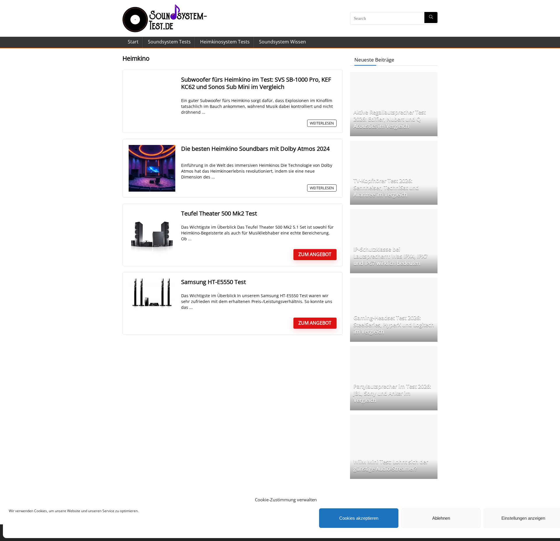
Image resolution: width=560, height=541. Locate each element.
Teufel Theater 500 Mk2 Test (219, 213)
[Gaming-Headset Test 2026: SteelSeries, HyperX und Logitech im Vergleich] (394, 280)
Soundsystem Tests (169, 41)
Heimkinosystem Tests (225, 41)
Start (133, 41)
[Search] (431, 17)
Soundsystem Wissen (282, 41)
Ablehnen (441, 518)
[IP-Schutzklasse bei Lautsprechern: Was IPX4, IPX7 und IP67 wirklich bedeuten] (394, 212)
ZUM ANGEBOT (314, 254)
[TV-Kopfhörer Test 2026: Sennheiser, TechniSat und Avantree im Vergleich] (394, 143)
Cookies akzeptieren (358, 518)
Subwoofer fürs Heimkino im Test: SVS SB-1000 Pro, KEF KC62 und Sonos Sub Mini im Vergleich (256, 83)
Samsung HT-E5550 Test (213, 282)
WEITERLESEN (322, 123)
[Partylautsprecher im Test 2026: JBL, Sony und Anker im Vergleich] (394, 349)
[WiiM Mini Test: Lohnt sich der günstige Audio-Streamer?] (394, 418)
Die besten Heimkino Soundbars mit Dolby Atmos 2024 (255, 149)
